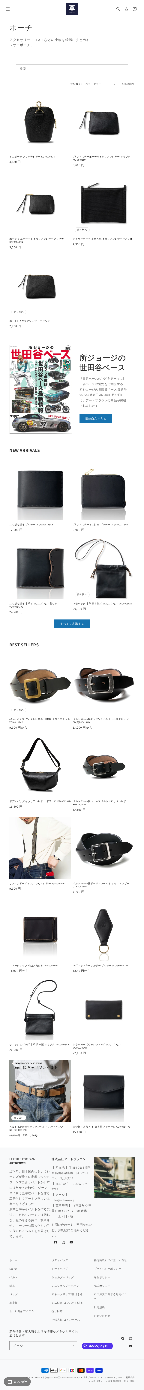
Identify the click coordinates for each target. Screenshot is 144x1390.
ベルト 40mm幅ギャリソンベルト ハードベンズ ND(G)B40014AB (36, 1128)
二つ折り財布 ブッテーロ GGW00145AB (31, 524)
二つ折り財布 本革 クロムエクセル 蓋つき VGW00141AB (33, 605)
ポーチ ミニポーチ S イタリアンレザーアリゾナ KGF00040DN (36, 240)
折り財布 (57, 1311)
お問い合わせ (102, 1316)
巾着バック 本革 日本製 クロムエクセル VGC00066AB (103, 603)
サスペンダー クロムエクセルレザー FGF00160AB (37, 883)
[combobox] (72, 69)
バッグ (13, 1294)
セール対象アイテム (21, 1311)
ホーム (13, 1260)
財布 (12, 1285)
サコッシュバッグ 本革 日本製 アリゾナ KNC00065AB (39, 1044)
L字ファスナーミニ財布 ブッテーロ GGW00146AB (100, 524)
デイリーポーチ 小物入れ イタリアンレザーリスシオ (103, 238)
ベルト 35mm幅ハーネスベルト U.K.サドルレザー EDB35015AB (101, 803)
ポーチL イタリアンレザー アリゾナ (29, 321)
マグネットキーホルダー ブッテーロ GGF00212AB (101, 965)
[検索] (124, 69)
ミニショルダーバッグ (65, 1285)
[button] (8, 9)
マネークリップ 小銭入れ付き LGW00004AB (34, 965)
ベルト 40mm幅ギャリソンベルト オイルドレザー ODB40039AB (101, 885)
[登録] (72, 1345)
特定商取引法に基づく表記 (110, 1260)
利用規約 (99, 1307)
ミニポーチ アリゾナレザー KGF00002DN (32, 156)
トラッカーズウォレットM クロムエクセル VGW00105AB (97, 1046)
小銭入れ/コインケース (66, 1319)
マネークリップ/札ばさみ (67, 1294)
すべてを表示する (72, 623)
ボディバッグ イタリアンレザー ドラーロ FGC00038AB (40, 801)
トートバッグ (60, 1268)
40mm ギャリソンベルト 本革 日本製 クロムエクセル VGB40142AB (39, 721)
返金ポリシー (102, 1277)
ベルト (13, 1277)
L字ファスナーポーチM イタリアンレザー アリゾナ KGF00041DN (102, 158)
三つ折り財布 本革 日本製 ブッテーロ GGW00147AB (102, 1126)
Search (13, 1268)
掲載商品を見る (95, 418)
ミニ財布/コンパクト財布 (67, 1302)
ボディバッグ (60, 1260)
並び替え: (76, 84)
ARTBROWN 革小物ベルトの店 (45, 1377)
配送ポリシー (102, 1285)
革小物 (13, 1302)
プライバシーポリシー (107, 1268)
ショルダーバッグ (63, 1277)
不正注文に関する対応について (112, 1297)
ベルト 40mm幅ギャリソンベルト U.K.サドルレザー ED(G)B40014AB (102, 721)
